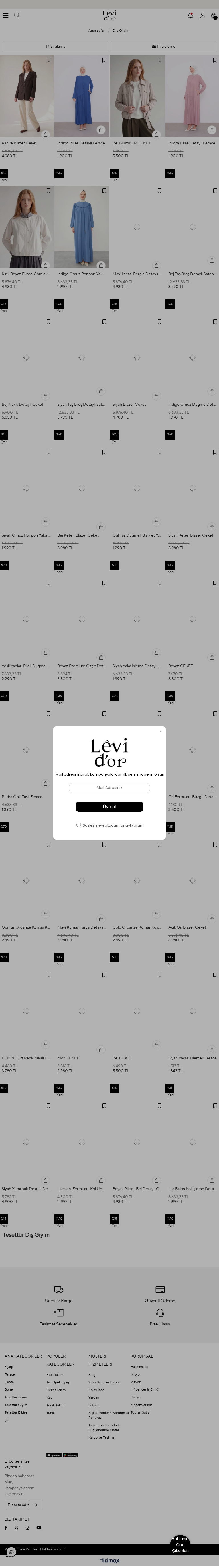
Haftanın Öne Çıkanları (180, 1544)
